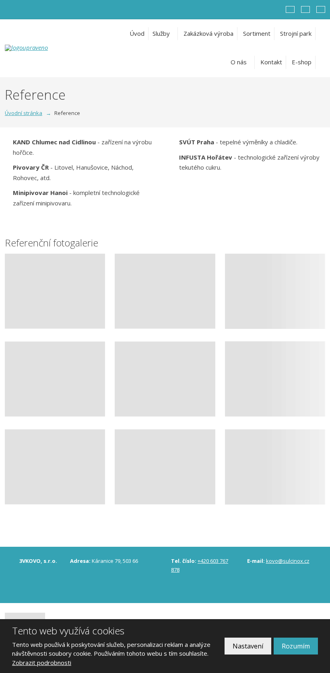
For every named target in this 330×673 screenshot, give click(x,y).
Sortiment (256, 33)
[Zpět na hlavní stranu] (51, 48)
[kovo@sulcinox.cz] (19, 9)
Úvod (137, 33)
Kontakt (271, 62)
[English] (305, 9)
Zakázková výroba (208, 33)
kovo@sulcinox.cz (287, 560)
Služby (161, 33)
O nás (239, 62)
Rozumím (296, 646)
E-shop (301, 62)
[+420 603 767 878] (10, 9)
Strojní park (295, 33)
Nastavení (248, 646)
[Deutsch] (320, 9)
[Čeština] (290, 9)
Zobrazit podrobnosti (41, 663)
